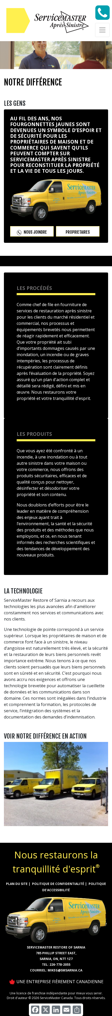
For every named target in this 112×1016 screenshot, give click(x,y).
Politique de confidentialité (58, 884)
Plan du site (17, 884)
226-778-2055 (59, 964)
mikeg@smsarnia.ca (65, 970)
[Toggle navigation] (102, 30)
